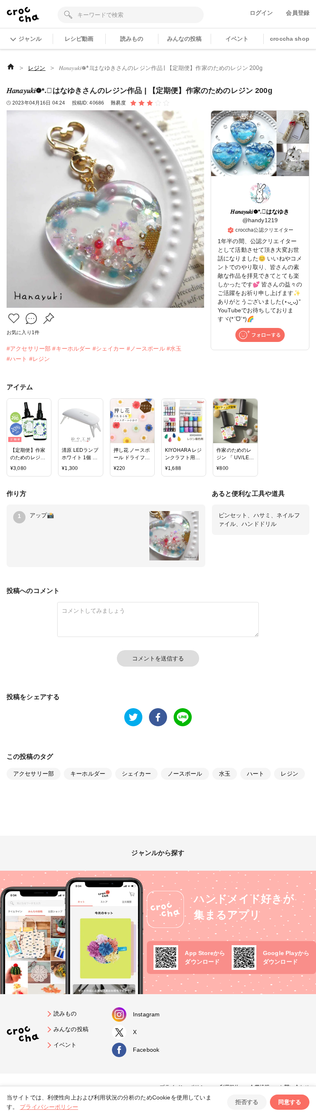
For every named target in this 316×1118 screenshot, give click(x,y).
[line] (183, 717)
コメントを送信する (158, 658)
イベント (237, 38)
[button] (14, 318)
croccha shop (289, 38)
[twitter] (133, 717)
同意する (289, 1102)
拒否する (246, 1102)
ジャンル (30, 38)
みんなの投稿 (184, 38)
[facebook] (158, 717)
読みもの (132, 38)
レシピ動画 (79, 38)
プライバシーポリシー (49, 1107)
